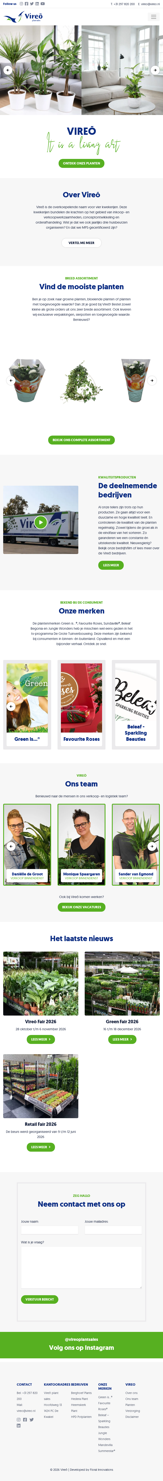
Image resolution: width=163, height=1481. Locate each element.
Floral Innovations (101, 1470)
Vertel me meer (81, 243)
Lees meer (39, 1039)
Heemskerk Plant (78, 1408)
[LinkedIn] (38, 4)
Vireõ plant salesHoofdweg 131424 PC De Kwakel (53, 1405)
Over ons (131, 1393)
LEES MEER (111, 565)
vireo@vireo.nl (150, 4)
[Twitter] (32, 4)
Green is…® (105, 1397)
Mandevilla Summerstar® (106, 1448)
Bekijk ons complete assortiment (81, 440)
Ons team (131, 1399)
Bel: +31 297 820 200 (27, 1396)
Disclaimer (132, 1417)
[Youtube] (43, 4)
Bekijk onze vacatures (81, 907)
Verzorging (132, 1411)
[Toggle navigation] (154, 17)
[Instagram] (20, 4)
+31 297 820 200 (124, 4)
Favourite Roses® (104, 1406)
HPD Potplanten (81, 1417)
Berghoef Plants (81, 1393)
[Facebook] (27, 4)
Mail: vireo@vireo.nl (26, 1408)
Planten (130, 1405)
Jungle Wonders (104, 1436)
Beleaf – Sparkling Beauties (104, 1421)
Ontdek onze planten (81, 163)
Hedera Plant (79, 1399)
